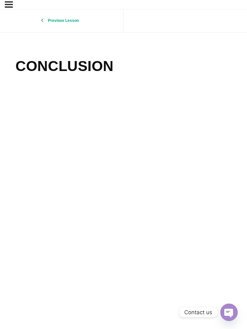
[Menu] (9, 4)
